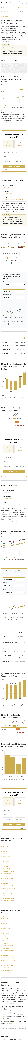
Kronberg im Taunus (8, 871)
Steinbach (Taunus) (8, 900)
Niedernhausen (7, 856)
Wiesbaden (6, 891)
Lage (4, 281)
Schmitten (6, 854)
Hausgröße (5, 589)
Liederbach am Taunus (9, 888)
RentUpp (12, 1023)
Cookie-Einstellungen (6, 1042)
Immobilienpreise (6, 7)
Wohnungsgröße (7, 294)
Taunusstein (6, 876)
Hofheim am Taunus (8, 898)
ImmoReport (6, 3)
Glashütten (6, 851)
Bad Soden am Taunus (9, 878)
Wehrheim (5, 883)
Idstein (5, 844)
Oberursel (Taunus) (8, 893)
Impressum (4, 1039)
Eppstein (5, 866)
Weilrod (5, 859)
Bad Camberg (6, 849)
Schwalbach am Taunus (9, 886)
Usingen (5, 881)
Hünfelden (6, 861)
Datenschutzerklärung (15, 1039)
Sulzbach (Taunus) (8, 895)
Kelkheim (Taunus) (8, 873)
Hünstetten (6, 846)
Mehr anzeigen (22, 7)
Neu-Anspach (6, 868)
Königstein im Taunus (9, 863)
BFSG (16, 1042)
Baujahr (5, 288)
